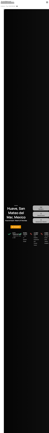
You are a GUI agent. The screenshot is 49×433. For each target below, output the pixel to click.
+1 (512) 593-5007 (12, 6)
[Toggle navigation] (47, 2)
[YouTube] (17, 6)
